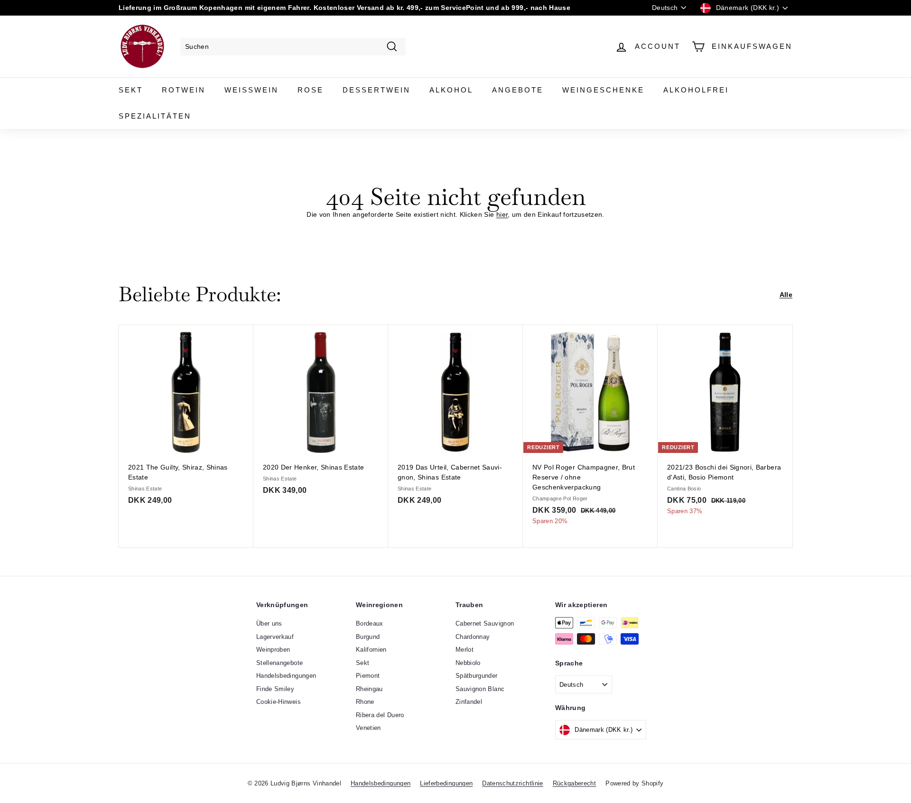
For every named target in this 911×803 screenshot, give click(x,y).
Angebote (517, 90)
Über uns (269, 623)
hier (502, 214)
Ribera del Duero (380, 715)
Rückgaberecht (574, 783)
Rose (310, 90)
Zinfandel (469, 701)
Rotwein (183, 90)
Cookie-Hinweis (278, 701)
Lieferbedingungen (446, 783)
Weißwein (251, 90)
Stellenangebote (279, 662)
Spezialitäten (155, 116)
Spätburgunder (477, 675)
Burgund (368, 636)
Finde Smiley (275, 688)
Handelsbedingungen (286, 675)
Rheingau (369, 688)
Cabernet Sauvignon (485, 623)
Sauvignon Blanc (480, 688)
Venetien (368, 727)
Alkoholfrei (696, 90)
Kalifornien (371, 649)
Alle (786, 294)
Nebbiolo (468, 662)
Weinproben (273, 649)
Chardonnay (473, 636)
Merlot (465, 649)
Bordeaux (369, 623)
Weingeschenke (603, 90)
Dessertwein (376, 90)
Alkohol (451, 90)
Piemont (368, 675)
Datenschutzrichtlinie (512, 783)
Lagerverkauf (275, 636)
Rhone (365, 701)
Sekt (131, 90)
